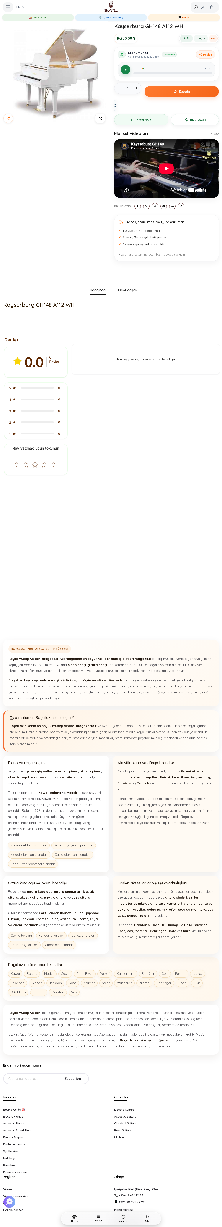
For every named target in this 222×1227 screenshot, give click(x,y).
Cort (165, 973)
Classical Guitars (125, 1123)
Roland (32, 973)
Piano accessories (15, 1172)
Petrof (105, 973)
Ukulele (119, 1137)
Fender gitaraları (51, 935)
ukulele (142, 665)
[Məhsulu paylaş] (8, 118)
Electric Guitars (124, 1109)
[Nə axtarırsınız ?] (195, 6)
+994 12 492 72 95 (131, 1195)
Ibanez (197, 973)
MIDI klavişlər (192, 665)
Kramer (89, 983)
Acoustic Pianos (14, 1123)
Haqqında (98, 290)
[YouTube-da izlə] (163, 206)
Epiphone (17, 983)
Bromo (144, 983)
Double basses (13, 1210)
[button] (35, 388)
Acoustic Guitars (125, 1116)
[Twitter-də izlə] (146, 206)
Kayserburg (126, 973)
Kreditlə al (144, 120)
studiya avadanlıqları (51, 671)
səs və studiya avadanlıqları (70, 732)
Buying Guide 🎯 (14, 1109)
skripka (14, 671)
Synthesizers (11, 1151)
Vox (74, 992)
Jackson (55, 983)
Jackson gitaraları (24, 945)
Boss (73, 983)
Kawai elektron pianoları (29, 845)
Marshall (58, 992)
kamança (121, 665)
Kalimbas (9, 1165)
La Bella (39, 992)
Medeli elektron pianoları (29, 854)
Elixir (197, 983)
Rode (182, 983)
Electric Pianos (13, 1116)
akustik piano (176, 726)
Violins (7, 1189)
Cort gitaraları (21, 935)
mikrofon (28, 671)
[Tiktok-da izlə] (181, 206)
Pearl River (85, 973)
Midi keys (9, 1158)
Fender (180, 973)
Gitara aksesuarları (59, 945)
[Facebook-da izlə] (137, 206)
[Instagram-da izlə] (155, 206)
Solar (106, 983)
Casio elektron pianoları (73, 854)
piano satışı (132, 726)
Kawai (15, 973)
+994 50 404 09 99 (132, 1201)
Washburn (124, 983)
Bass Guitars (122, 1130)
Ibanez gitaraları (83, 935)
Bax (213, 38)
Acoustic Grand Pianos (18, 1130)
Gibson (36, 983)
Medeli (49, 973)
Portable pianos (14, 1144)
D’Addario (18, 992)
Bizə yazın (198, 120)
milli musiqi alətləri (35, 732)
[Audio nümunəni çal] (125, 69)
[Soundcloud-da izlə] (172, 206)
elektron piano (154, 726)
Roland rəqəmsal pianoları (73, 845)
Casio (65, 973)
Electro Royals (13, 1137)
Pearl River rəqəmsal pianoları (33, 864)
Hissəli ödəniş (127, 290)
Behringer (164, 983)
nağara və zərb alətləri (165, 665)
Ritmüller (148, 973)
